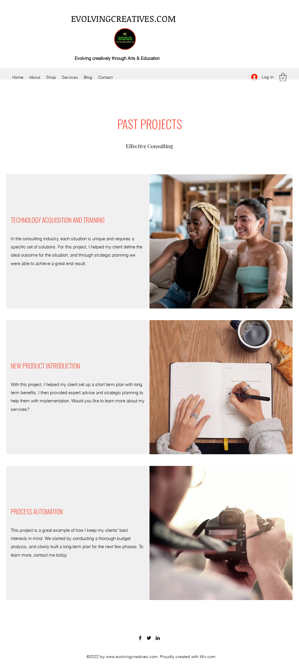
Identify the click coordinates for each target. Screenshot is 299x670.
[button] (282, 77)
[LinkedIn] (158, 638)
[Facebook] (140, 638)
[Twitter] (149, 638)
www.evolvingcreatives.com (132, 656)
